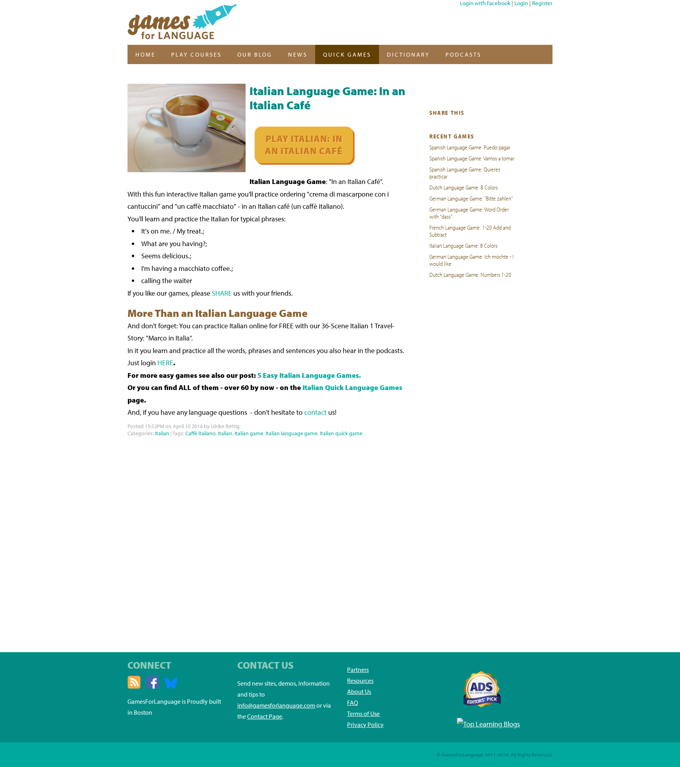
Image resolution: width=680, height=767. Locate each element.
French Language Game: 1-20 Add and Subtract (470, 230)
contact (315, 412)
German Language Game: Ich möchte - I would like (471, 259)
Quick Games (347, 54)
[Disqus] (266, 537)
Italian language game (292, 433)
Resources (360, 680)
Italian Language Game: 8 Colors (463, 245)
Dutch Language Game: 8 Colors (463, 187)
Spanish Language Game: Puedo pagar (469, 147)
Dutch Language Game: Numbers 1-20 (470, 274)
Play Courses (196, 54)
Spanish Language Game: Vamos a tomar (471, 158)
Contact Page (264, 716)
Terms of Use (363, 713)
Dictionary (408, 54)
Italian (162, 433)
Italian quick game (341, 433)
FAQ (352, 702)
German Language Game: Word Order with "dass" (469, 212)
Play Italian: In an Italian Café (304, 145)
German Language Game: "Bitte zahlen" (471, 198)
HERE (165, 362)
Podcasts (463, 54)
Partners (358, 669)
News (297, 54)
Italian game (249, 433)
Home (145, 54)
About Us (359, 691)
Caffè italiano (200, 433)
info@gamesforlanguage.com (276, 705)
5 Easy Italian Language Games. (309, 375)
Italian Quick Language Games (352, 387)
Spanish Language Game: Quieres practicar (464, 172)
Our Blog (254, 54)
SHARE (222, 293)
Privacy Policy (365, 724)
